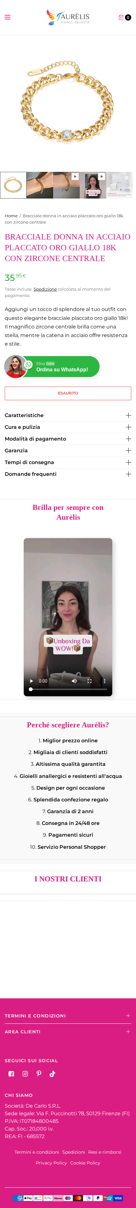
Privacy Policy (51, 1163)
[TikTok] (52, 1074)
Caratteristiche (24, 415)
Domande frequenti (31, 474)
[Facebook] (11, 1074)
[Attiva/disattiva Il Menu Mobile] (12, 17)
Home (11, 215)
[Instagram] (25, 1074)
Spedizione (45, 289)
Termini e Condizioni (35, 1016)
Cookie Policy (85, 1163)
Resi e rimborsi (104, 1152)
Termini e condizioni (37, 1152)
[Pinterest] (39, 1074)
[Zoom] (68, 103)
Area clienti (23, 1032)
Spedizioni (73, 1152)
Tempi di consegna (29, 462)
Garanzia (16, 450)
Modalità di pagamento (35, 439)
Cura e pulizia (22, 427)
